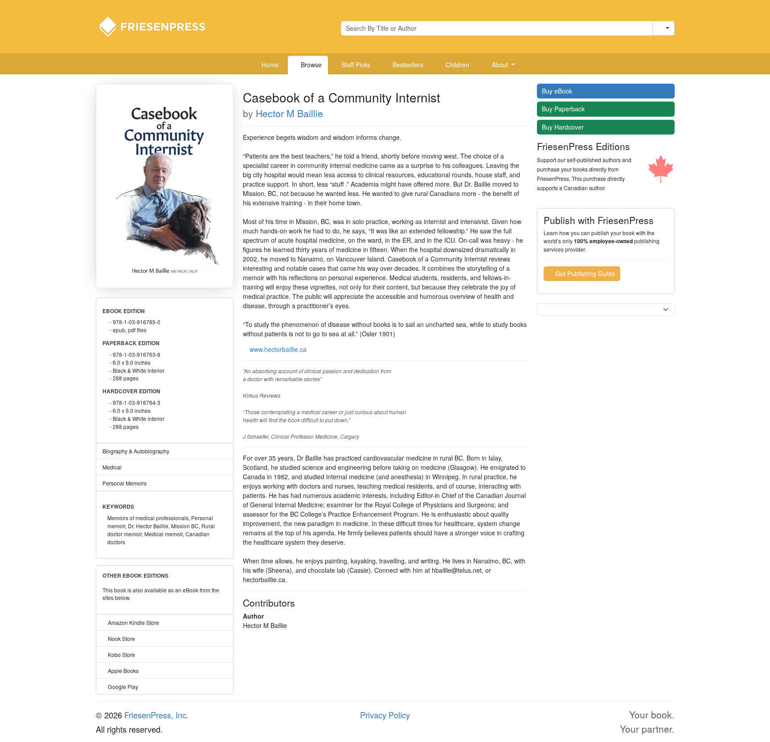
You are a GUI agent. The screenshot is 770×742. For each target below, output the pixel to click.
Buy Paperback (564, 108)
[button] (500, 65)
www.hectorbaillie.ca (278, 349)
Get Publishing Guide (584, 273)
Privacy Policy (385, 715)
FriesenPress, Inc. (156, 715)
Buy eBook (558, 90)
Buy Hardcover (564, 126)
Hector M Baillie (289, 113)
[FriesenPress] (158, 25)
